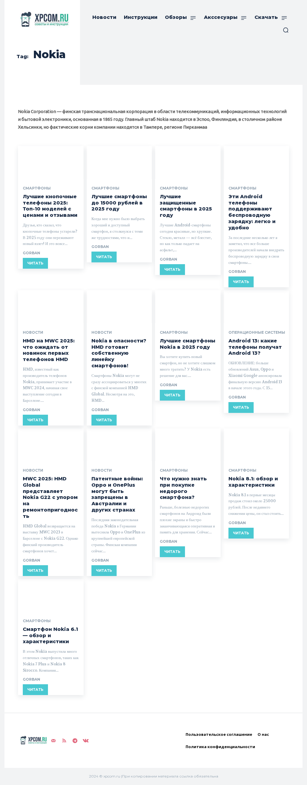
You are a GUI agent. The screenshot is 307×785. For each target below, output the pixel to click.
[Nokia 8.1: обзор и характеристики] (256, 444)
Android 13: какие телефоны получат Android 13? (255, 347)
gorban (31, 253)
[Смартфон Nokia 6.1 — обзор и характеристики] (51, 595)
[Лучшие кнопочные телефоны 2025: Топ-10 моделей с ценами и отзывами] (51, 162)
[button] (285, 30)
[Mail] (53, 740)
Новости (33, 332)
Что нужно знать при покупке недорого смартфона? (183, 488)
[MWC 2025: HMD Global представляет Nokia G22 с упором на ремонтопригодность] (51, 444)
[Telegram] (75, 740)
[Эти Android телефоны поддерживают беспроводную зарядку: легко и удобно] (256, 162)
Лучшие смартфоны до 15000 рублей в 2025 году (119, 203)
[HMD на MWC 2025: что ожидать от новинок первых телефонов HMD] (51, 306)
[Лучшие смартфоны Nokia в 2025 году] (188, 306)
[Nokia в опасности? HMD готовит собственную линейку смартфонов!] (119, 306)
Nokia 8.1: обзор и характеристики (253, 482)
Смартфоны (37, 188)
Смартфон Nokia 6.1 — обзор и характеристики (50, 635)
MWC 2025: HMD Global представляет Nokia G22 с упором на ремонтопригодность (50, 497)
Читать (35, 263)
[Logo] (43, 19)
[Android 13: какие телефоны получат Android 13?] (256, 306)
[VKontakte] (85, 740)
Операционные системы (256, 332)
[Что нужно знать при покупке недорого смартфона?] (188, 444)
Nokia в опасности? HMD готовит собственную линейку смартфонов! (118, 353)
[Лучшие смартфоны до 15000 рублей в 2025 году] (119, 162)
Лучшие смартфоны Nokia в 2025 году (187, 344)
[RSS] (64, 740)
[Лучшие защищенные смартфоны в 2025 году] (188, 162)
